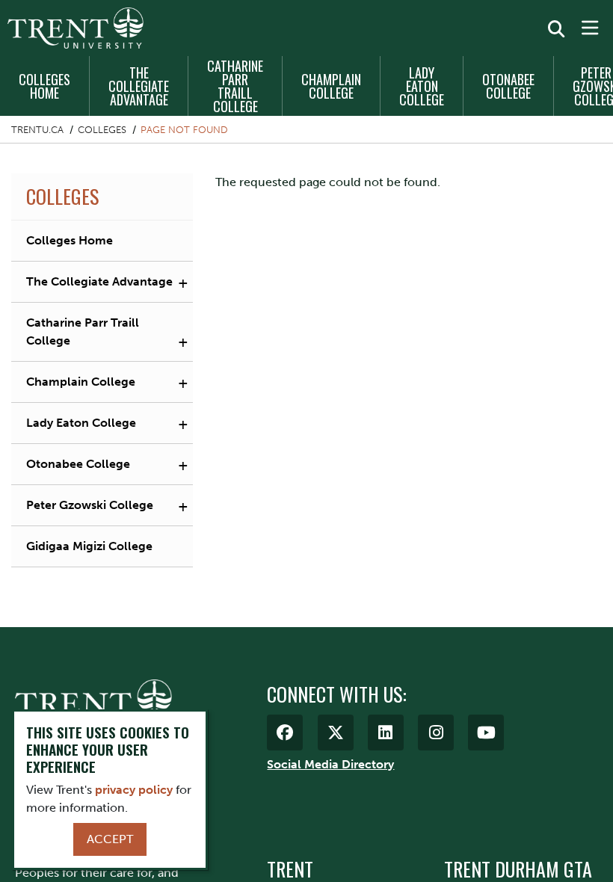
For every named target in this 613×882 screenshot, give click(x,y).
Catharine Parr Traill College (235, 86)
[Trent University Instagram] (436, 732)
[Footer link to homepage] (93, 702)
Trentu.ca (37, 129)
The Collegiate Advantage (138, 86)
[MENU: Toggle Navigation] (590, 28)
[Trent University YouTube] (486, 732)
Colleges (102, 129)
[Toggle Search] (556, 29)
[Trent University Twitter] (336, 732)
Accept (110, 839)
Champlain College (331, 86)
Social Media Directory (330, 764)
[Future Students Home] (75, 28)
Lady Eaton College (421, 86)
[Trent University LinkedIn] (386, 732)
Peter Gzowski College (89, 505)
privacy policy (134, 790)
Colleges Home (44, 86)
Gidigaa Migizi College (89, 546)
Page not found (184, 129)
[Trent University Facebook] (285, 732)
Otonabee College (508, 86)
